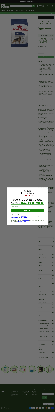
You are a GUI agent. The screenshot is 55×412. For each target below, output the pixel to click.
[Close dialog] (46, 188)
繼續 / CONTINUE (27, 210)
